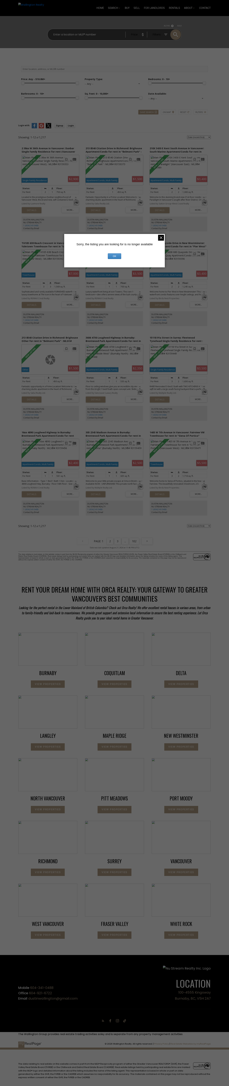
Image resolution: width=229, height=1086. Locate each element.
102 (134, 541)
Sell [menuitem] (137, 8)
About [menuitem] (188, 8)
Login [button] (71, 125)
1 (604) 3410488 (30, 225)
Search (113, 8)
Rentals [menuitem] (174, 8)
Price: (33, 79)
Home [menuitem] (100, 8)
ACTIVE (167, 26)
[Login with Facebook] (34, 127)
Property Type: (94, 79)
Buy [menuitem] (127, 8)
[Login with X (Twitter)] (48, 127)
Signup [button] (59, 125)
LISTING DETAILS (31, 210)
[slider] (22, 83)
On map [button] (167, 112)
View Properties (48, 684)
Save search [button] (147, 112)
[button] (48, 684)
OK (114, 256)
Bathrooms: (32, 93)
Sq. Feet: (96, 93)
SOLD (179, 26)
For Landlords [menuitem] (154, 8)
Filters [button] (199, 112)
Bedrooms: (159, 79)
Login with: (24, 125)
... (125, 541)
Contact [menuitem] (205, 8)
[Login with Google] (41, 127)
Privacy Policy (161, 1043)
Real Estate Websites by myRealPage (190, 1043)
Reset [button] (183, 112)
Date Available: (157, 93)
